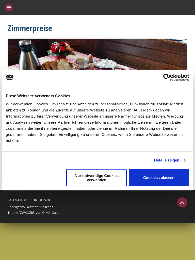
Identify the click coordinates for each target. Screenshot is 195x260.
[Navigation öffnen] (9, 7)
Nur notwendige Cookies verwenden (97, 177)
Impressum (42, 200)
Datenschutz (17, 200)
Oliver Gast (50, 212)
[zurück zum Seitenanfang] (182, 202)
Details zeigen (166, 160)
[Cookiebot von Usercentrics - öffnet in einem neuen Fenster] (167, 77)
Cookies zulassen (158, 177)
